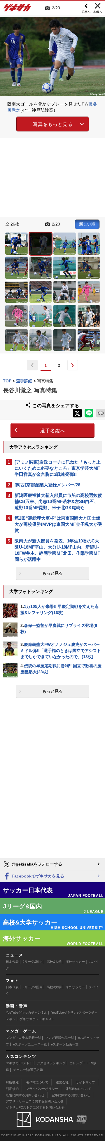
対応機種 (12, 1082)
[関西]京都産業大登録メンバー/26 (47, 484)
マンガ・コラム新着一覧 (23, 1037)
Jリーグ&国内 (33, 961)
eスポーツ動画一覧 (64, 1044)
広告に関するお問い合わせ (25, 1095)
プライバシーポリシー (42, 1088)
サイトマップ (85, 1082)
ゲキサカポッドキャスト (37, 1019)
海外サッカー (75, 961)
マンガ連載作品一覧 (59, 1037)
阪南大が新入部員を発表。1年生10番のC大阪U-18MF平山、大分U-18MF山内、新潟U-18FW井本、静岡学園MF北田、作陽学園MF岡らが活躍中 (57, 550)
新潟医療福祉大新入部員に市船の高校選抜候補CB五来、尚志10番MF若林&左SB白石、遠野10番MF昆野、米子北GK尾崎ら (58, 501)
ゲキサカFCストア (19, 1063)
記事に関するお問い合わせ (71, 1095)
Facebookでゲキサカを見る (37, 876)
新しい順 (87, 224)
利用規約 (12, 1088)
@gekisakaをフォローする (36, 864)
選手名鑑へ (52, 430)
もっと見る (52, 573)
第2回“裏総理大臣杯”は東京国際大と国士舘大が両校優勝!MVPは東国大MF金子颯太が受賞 (58, 524)
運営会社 (62, 1082)
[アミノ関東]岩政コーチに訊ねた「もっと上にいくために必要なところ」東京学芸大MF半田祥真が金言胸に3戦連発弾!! (58, 468)
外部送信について (78, 1088)
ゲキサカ (17, 9)
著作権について (37, 1082)
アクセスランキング (51, 1063)
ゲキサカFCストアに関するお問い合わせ (35, 1107)
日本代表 (12, 961)
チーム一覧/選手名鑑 (28, 1069)
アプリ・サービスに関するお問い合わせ (35, 1101)
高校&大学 (54, 961)
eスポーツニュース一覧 (30, 1044)
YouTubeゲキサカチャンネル (26, 1012)
